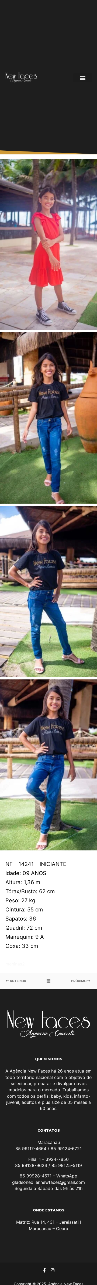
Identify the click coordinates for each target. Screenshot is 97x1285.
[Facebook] (44, 1270)
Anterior (17, 981)
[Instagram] (52, 1270)
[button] (82, 77)
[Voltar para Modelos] (48, 981)
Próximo (79, 981)
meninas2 (15, 964)
